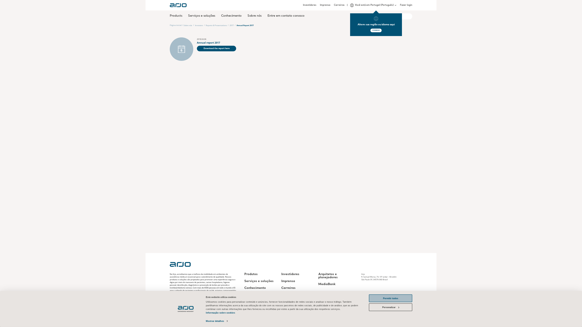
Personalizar (389, 307)
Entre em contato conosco (286, 16)
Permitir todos (390, 298)
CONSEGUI (376, 30)
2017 (232, 25)
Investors (199, 25)
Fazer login (406, 5)
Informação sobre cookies (220, 312)
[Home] (178, 5)
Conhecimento (255, 288)
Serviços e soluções (259, 281)
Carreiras (339, 5)
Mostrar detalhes (215, 321)
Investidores (309, 5)
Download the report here (216, 48)
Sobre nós (188, 25)
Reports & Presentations (216, 25)
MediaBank (327, 284)
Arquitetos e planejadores (328, 276)
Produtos (251, 274)
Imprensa (325, 5)
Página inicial (176, 25)
